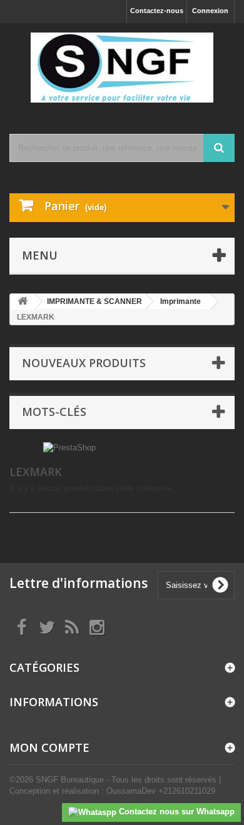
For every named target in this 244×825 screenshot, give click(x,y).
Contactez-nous (156, 10)
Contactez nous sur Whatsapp (175, 811)
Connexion (210, 10)
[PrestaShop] (69, 447)
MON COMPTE (49, 747)
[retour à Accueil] (22, 302)
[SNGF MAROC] (122, 68)
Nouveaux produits (84, 362)
